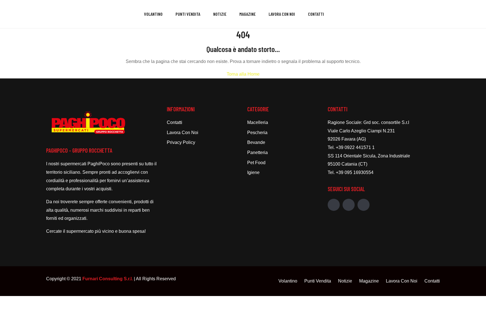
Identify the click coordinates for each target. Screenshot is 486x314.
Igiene (253, 172)
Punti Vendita (188, 14)
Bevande (256, 142)
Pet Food (256, 162)
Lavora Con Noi (282, 14)
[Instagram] (349, 205)
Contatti (316, 14)
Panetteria (257, 152)
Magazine (247, 14)
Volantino (153, 14)
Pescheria (257, 132)
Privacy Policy (181, 142)
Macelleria (257, 122)
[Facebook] (334, 205)
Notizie (219, 14)
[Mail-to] (363, 205)
